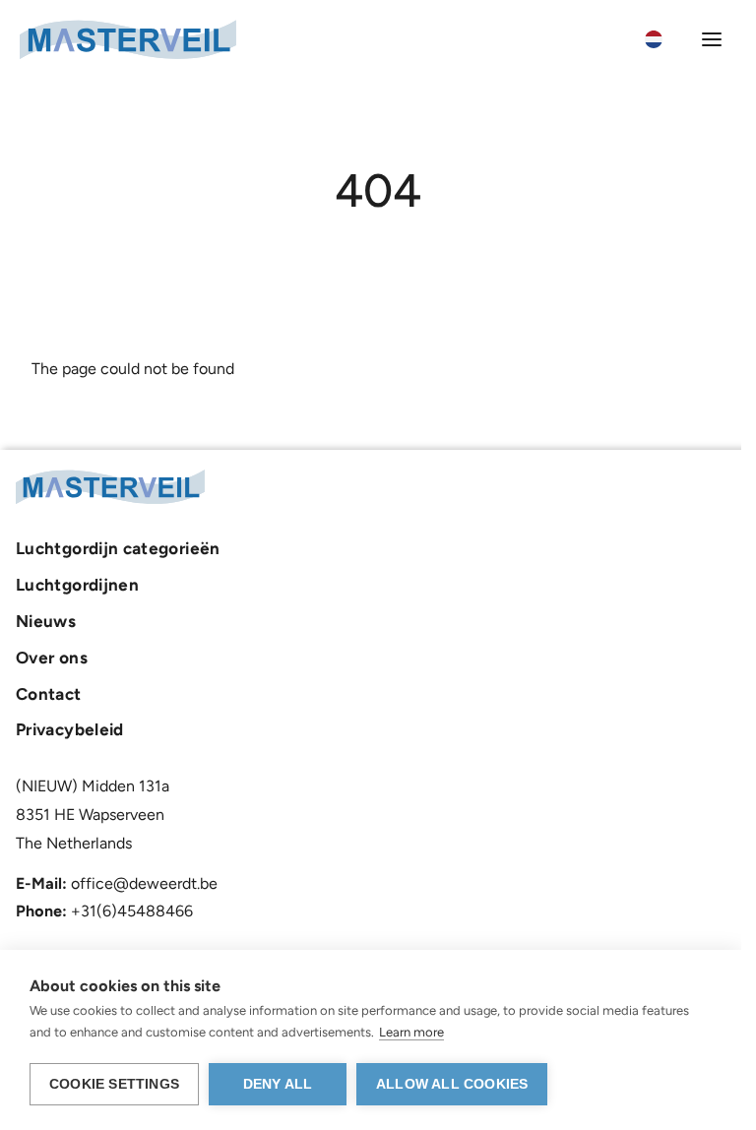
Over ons (52, 657)
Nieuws (46, 621)
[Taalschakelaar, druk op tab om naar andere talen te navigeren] (664, 39)
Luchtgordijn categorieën (118, 548)
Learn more (411, 1032)
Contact (49, 694)
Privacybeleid (70, 729)
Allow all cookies (452, 1084)
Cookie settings (114, 1084)
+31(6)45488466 (132, 911)
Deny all (278, 1084)
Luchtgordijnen (77, 585)
